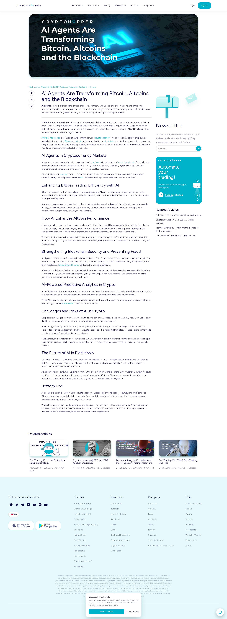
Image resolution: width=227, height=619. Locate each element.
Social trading (80, 519)
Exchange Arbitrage (83, 509)
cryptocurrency (102, 138)
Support (152, 535)
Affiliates (189, 524)
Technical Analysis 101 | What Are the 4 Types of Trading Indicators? (177, 229)
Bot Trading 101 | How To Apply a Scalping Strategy (178, 215)
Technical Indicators (120, 535)
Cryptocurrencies (193, 503)
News (113, 524)
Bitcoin (68, 141)
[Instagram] (40, 505)
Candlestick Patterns (120, 540)
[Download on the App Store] (21, 525)
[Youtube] (34, 505)
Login (192, 5)
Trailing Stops (80, 535)
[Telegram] (23, 505)
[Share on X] (31, 99)
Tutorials (115, 509)
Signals (188, 509)
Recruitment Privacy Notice (161, 545)
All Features (79, 566)
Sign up (204, 5)
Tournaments (80, 556)
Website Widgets (193, 535)
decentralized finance (69, 265)
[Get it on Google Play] (48, 525)
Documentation (118, 514)
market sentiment (126, 162)
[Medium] (46, 505)
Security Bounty (155, 540)
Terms (151, 524)
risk (81, 177)
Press (150, 514)
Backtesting (79, 550)
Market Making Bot (82, 514)
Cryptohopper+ (118, 545)
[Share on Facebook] (31, 93)
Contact (152, 519)
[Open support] (220, 612)
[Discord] (29, 505)
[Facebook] (11, 505)
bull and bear (67, 303)
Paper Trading (80, 540)
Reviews (189, 519)
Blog (113, 529)
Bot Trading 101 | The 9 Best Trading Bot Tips (175, 236)
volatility (63, 174)
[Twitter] (17, 505)
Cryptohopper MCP (83, 561)
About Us (152, 503)
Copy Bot (78, 529)
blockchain (109, 141)
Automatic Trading (82, 503)
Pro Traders (190, 529)
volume (96, 162)
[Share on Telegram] (31, 106)
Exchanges (116, 550)
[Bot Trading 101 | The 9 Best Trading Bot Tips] (178, 448)
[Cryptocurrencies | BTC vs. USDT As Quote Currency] (92, 448)
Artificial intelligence (51, 138)
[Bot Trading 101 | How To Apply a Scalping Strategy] (49, 448)
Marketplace (120, 5)
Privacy (151, 529)
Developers (190, 540)
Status (188, 545)
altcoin (79, 141)
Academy (115, 519)
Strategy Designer (82, 545)
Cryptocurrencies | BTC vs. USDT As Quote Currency (175, 221)
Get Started (116, 503)
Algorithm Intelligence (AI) (86, 524)
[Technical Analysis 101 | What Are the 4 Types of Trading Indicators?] (135, 448)
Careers (152, 509)
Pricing (107, 5)
